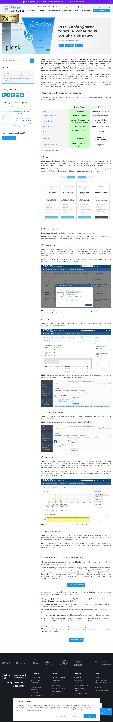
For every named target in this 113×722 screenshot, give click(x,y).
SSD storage (56, 686)
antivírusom (101, 416)
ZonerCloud (79, 45)
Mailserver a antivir (49, 132)
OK (90, 716)
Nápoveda (77, 677)
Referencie (98, 688)
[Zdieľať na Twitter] (13, 95)
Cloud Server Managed (77, 82)
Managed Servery (63, 568)
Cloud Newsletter (37, 695)
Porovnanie (69, 45)
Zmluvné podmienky (102, 690)
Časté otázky (78, 680)
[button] (32, 10)
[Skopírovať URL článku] (4, 95)
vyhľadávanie (71, 7)
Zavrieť (63, 716)
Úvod (7, 73)
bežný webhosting (104, 592)
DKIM (54, 694)
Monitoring (46, 138)
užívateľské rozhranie (96, 68)
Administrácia (102, 10)
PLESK (58, 68)
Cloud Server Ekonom (38, 685)
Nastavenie (76, 716)
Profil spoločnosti (101, 680)
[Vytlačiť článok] (22, 95)
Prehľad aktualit (76, 639)
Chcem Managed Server (76, 585)
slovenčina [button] (105, 7)
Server (61, 45)
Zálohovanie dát (57, 691)
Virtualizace (56, 680)
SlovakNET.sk (59, 570)
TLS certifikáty (47, 121)
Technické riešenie (58, 677)
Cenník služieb (79, 683)
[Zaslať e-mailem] (17, 95)
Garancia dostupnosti (81, 686)
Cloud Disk (35, 698)
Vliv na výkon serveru (50, 116)
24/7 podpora (58, 7)
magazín (93, 7)
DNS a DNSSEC (47, 126)
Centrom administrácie (103, 82)
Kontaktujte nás (9, 138)
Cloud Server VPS (37, 677)
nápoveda (83, 7)
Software (55, 683)
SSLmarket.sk (69, 249)
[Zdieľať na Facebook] (8, 95)
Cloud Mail (35, 692)
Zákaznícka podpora (49, 145)
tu (86, 2)
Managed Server (47, 592)
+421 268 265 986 (44, 7)
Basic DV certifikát (58, 688)
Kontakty (86, 10)
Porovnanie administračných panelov (18, 76)
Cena (44, 111)
